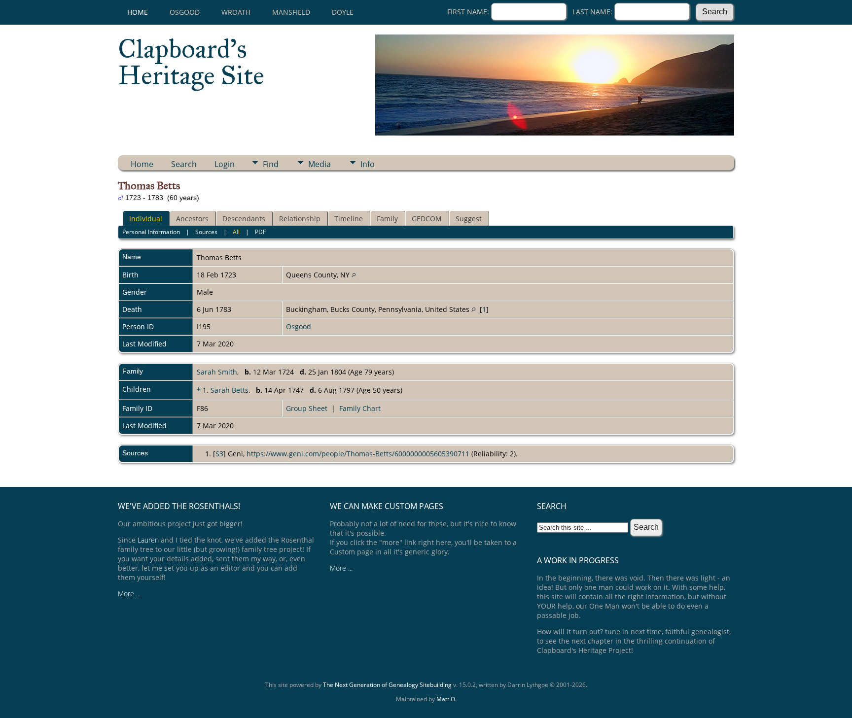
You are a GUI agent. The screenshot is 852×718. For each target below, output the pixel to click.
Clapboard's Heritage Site (191, 62)
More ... (129, 593)
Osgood (185, 12)
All (236, 232)
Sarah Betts (229, 390)
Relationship (299, 218)
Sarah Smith (217, 371)
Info (367, 164)
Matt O (445, 699)
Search (184, 164)
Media (319, 164)
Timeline (348, 218)
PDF (260, 232)
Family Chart (360, 408)
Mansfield (291, 12)
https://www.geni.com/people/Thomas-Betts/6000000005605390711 (358, 453)
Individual (145, 218)
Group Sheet (306, 408)
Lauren (148, 540)
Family (387, 218)
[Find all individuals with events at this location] (354, 274)
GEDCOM (427, 218)
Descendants (243, 218)
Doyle (343, 12)
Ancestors (192, 218)
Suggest (469, 218)
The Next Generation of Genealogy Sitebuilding (387, 685)
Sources (206, 232)
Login (224, 164)
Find (271, 164)
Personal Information (151, 232)
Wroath (235, 12)
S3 (219, 453)
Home (137, 12)
